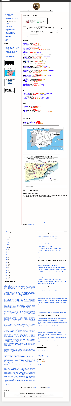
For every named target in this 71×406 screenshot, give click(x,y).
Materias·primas (23, 348)
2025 (7, 231)
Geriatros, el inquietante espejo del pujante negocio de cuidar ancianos (50, 238)
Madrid (31, 346)
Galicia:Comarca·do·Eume (20, 326)
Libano (9, 344)
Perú (34, 360)
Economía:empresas (30, 303)
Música (8, 350)
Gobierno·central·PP (10, 331)
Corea (19, 295)
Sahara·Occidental (25, 373)
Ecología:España (7, 300)
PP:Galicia (32, 365)
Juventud (21, 341)
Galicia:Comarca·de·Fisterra (19, 325)
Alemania (26, 285)
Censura (24, 291)
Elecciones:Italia (13, 316)
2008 (7, 275)
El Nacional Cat (27, 67)
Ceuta (29, 291)
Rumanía (17, 373)
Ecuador (30, 307)
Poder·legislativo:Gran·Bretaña (29, 363)
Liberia (12, 344)
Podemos (13, 361)
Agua (17, 285)
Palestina (19, 351)
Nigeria (26, 350)
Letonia (5, 344)
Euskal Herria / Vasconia (9, 35)
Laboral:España (14, 343)
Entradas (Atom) (31, 224)
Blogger (48, 387)
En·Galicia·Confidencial (17, 319)
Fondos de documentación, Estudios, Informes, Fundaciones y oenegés (12, 48)
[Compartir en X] (30, 186)
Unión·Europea (28, 377)
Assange (33, 286)
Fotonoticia (20, 323)
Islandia (5, 338)
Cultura (12, 298)
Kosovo (25, 341)
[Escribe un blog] (29, 186)
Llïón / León (7, 37)
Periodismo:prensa (31, 359)
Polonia (22, 364)
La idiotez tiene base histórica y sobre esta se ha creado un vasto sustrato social (52, 298)
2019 (7, 257)
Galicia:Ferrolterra (15, 327)
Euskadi (33, 322)
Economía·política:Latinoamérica (22, 307)
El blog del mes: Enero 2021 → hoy (11, 18)
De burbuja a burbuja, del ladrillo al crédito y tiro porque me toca (49, 332)
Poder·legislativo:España (11, 363)
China (19, 292)
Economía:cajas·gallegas (17, 303)
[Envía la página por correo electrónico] (26, 186)
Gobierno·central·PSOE (23, 331)
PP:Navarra (16, 367)
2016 (7, 262)
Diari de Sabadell (26, 44)
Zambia (34, 380)
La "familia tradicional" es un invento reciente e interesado (48, 236)
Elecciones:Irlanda (7, 316)
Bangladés (17, 287)
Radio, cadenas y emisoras (10, 56)
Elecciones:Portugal (23, 317)
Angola (5, 286)
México (5, 349)
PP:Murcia (11, 367)
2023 (7, 251)
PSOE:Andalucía (7, 368)
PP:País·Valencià (23, 367)
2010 (7, 272)
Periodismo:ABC (17, 352)
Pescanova (6, 361)
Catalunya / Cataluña (9, 32)
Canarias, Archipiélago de (10, 29)
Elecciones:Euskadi (8, 313)
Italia (12, 338)
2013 (7, 267)
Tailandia (15, 376)
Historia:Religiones (23, 335)
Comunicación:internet (9, 294)
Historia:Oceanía (32, 334)
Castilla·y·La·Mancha (19, 289)
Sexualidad (22, 375)
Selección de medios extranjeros (11, 49)
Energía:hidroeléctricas (8, 320)
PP (28, 364)
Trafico (27, 376)
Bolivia (16, 288)
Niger (24, 350)
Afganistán (6, 285)
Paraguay (33, 351)
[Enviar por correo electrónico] (28, 186)
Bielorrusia (28, 287)
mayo (8, 242)
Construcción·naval (7, 295)
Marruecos (17, 348)
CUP (29, 298)
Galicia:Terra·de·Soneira (8, 330)
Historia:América (7, 334)
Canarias (13, 289)
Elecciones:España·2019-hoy (30, 312)
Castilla (6, 30)
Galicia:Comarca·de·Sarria (31, 325)
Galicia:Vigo (21, 330)
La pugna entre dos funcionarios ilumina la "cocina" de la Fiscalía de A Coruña (52, 281)
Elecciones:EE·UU (20, 311)
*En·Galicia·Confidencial (17, 283)
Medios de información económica (11, 51)
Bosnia (19, 288)
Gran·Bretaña (32, 331)
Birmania (6, 288)
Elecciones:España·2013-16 (15, 312)
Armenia (29, 286)
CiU (29, 292)
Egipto (34, 307)
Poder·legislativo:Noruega (8, 364)
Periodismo (11, 352)
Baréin (20, 287)
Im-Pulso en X (8, 15)
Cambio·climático (32, 288)
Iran (31, 336)
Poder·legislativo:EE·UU (30, 361)
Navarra (17, 350)
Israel (9, 338)
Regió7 (24, 51)
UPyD (34, 377)
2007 (7, 277)
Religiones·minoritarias (8, 373)
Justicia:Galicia (31, 339)
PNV (10, 361)
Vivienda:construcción (9, 380)
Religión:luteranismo (31, 372)
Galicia (33, 323)
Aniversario (10, 286)
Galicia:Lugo (21, 327)
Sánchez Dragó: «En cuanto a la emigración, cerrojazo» (48, 277)
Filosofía (15, 323)
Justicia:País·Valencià (31, 340)
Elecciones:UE (15, 318)
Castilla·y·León (27, 289)
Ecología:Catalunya (31, 299)
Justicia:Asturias (32, 338)
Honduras (33, 335)
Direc (26, 61)
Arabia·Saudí (14, 286)
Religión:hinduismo (7, 372)
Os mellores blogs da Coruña (43, 356)
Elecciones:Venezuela (23, 318)
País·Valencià (6, 351)
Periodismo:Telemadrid (14, 360)
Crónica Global (26, 60)
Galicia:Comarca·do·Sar (31, 326)
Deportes (12, 299)
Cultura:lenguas (23, 298)
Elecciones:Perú (15, 317)
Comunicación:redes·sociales (23, 294)
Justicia (20, 338)
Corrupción (23, 295)
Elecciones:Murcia (26, 316)
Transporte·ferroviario (8, 377)
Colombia (6, 293)
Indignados (22, 336)
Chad (34, 291)
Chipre (22, 292)
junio (8, 241)
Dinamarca (17, 299)
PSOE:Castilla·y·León (25, 368)
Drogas (21, 299)
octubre (8, 232)
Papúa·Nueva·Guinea (28, 351)
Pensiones (6, 352)
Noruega (29, 350)
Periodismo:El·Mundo (31, 356)
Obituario (33, 350)
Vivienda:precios (26, 380)
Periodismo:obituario (19, 359)
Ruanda (14, 373)
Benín (25, 287)
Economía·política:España (29, 306)
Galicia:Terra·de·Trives (15, 330)
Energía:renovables (25, 320)
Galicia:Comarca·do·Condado (9, 326)
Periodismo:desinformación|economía (12, 355)
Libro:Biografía (27, 344)
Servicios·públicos (14, 375)
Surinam (12, 376)
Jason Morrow (36, 387)
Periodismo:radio (7, 360)
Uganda (21, 377)
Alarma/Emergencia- (21, 285)
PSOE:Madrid (27, 369)
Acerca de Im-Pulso (9, 14)
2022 (7, 252)
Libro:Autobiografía (20, 344)
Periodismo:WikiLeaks (29, 360)
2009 (7, 273)
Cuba (9, 298)
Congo (34, 294)
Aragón (6, 25)
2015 (7, 264)
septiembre (9, 236)
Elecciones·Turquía (32, 318)
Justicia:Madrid (7, 340)
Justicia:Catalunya (12, 339)
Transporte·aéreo (32, 376)
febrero (8, 245)
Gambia (25, 330)
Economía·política (20, 305)
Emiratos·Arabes (6, 319)
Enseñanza (32, 320)
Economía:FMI (21, 304)
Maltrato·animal (9, 348)
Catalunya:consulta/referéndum (10, 291)
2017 (7, 260)
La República (26, 74)
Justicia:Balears (6, 339)
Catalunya (32, 289)
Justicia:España (19, 339)
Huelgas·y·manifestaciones (9, 336)
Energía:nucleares (17, 320)
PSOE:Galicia (21, 369)
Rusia (20, 373)
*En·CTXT (10, 283)
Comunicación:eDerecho (15, 293)
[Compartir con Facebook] (31, 186)
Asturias (5, 287)
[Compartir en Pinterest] (32, 186)
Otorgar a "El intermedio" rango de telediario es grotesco (48, 257)
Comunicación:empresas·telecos (29, 293)
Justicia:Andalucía (26, 338)
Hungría (16, 336)
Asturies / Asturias (8, 26)
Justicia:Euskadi (25, 339)
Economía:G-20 (32, 304)
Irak (29, 336)
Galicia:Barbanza (32, 324)
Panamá (23, 351)
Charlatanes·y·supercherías (9, 292)
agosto (8, 237)
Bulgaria (25, 288)
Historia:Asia (15, 334)
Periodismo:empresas (9, 358)
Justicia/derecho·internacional (11, 341)
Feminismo (11, 323)
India (18, 336)
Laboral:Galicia (22, 343)
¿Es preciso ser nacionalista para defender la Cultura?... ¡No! (49, 254)
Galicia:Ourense (32, 327)
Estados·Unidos (23, 322)
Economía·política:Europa (10, 307)
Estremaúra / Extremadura (10, 33)
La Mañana (25, 106)
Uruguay (13, 379)
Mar (13, 348)
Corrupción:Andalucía (31, 295)
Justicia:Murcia (18, 340)
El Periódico (27, 70)
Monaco (24, 349)
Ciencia (26, 292)
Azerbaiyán (10, 287)
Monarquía (28, 349)
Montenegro (33, 349)
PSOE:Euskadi (7, 369)
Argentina (23, 286)
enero (8, 247)
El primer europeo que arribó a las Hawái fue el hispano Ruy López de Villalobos (52, 312)
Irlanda (33, 336)
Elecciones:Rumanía (32, 317)
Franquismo (29, 323)
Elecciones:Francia (18, 313)
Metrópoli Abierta (27, 76)
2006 (7, 278)
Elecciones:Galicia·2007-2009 (29, 313)
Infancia (26, 336)
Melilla (31, 348)
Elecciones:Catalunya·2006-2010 (29, 310)
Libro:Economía (7, 345)
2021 (7, 254)
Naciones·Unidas (13, 350)
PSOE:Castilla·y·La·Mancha (16, 368)
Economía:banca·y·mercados (10, 301)
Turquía (15, 377)
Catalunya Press (27, 58)
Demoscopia (6, 299)
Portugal (25, 364)
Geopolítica (29, 330)
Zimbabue (5, 381)
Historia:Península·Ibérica (10, 335)
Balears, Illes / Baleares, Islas (10, 27)
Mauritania (27, 348)
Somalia (5, 376)
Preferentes (29, 367)
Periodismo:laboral (8, 359)
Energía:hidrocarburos (30, 319)
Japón (16, 338)
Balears (13, 287)
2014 (7, 265)
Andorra (33, 285)
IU (13, 338)
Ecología (25, 299)
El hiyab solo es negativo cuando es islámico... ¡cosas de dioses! (49, 250)
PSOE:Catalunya (32, 368)
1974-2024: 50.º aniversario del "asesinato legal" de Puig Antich (49, 330)
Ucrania (18, 377)
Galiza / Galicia (8, 36)
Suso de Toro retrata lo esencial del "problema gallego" (47, 265)
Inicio (45, 222)
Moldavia (20, 349)
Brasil (22, 288)
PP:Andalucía (32, 364)
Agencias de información (9, 45)
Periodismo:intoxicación (29, 358)
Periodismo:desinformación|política (14, 356)
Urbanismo (6, 379)
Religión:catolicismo (29, 371)
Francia (24, 323)
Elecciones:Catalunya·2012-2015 (10, 311)
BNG (14, 288)
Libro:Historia (20, 345)
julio (7, 239)
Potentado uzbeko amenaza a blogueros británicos (47, 283)
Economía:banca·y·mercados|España (26, 301)
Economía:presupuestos (9, 305)
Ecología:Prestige (32, 300)
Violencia (33, 379)
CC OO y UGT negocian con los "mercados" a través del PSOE (49, 248)
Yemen (31, 380)
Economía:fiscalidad (8, 304)
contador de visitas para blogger (42, 350)
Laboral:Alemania (32, 341)
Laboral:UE (28, 343)
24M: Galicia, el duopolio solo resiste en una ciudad (47, 252)
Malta (5, 348)
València (7, 40)
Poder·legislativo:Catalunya (20, 361)
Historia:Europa (23, 334)
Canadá (9, 289)
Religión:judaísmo (23, 372)
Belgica (23, 287)
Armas (27, 286)
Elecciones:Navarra (32, 316)
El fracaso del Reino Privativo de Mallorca (14, 234)
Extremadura (6, 323)
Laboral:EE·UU (7, 343)
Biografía (33, 287)
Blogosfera (10, 288)
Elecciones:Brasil (17, 310)
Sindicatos (27, 375)
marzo (8, 244)
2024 (7, 249)
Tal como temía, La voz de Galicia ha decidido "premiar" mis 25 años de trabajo (52, 269)
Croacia (5, 298)
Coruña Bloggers (41, 355)
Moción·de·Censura (15, 349)
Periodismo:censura (24, 352)
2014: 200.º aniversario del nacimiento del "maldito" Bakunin (48, 327)
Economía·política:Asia (8, 306)
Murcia (6, 39)
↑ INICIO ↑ (7, 384)
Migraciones (9, 349)
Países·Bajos (12, 351)
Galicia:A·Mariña (17, 324)
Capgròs (25, 43)
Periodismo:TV (21, 360)
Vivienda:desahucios (18, 380)
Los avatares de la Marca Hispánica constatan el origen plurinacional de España (52, 300)
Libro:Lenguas (26, 345)
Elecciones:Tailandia (7, 318)
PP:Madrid (6, 367)
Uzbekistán (20, 379)
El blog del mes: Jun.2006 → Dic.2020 (12, 17)
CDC (19, 291)
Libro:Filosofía (14, 345)
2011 (7, 270)
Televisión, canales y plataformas (11, 57)
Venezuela (26, 379)
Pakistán (16, 351)
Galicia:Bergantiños (7, 325)
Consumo (14, 295)
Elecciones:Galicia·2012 (9, 314)
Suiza (9, 376)
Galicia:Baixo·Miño (24, 324)
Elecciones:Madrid (19, 316)
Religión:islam (15, 372)
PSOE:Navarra (32, 369)
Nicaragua (21, 350)
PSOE (33, 367)
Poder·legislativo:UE (16, 364)
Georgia (33, 330)
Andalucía (7, 23)
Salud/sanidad (32, 373)
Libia (15, 344)
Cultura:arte (17, 298)
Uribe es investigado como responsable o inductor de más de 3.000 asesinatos (52, 267)
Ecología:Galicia (19, 300)
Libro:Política (16, 346)
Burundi (27, 288)
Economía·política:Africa (30, 305)
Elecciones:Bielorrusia (7, 310)
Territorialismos (21, 376)
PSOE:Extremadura (14, 369)
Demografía (33, 298)
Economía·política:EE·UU (18, 306)
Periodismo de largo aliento (10, 52)
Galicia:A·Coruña (8, 324)
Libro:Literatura (32, 345)
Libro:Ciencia (33, 344)
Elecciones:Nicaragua (7, 317)
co (30, 70)
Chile (16, 292)
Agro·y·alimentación (12, 285)
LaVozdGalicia (32, 343)
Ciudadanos (33, 292)
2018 (7, 259)
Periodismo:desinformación (10, 354)
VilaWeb (27, 86)
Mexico (33, 348)
